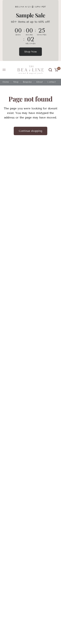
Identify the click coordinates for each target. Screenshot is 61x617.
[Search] (50, 70)
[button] (30, 51)
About (39, 82)
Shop (15, 82)
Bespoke (27, 82)
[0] (55, 70)
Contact (51, 82)
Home (6, 82)
